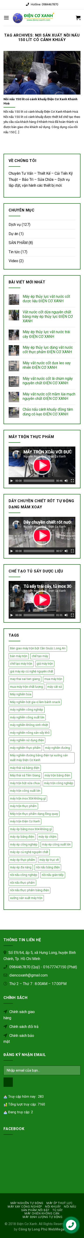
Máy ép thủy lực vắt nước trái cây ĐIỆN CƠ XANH (46, 334)
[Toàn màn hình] (72, 481)
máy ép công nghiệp (24, 844)
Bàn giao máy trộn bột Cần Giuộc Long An (38, 648)
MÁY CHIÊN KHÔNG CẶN (42, 1213)
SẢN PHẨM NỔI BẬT (35, 1210)
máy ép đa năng (21, 867)
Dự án (13, 234)
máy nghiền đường (57, 747)
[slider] (39, 481)
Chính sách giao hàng (19, 1015)
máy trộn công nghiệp (58, 783)
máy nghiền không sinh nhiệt (29, 725)
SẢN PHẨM (18, 242)
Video (13, 261)
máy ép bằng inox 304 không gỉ (31, 829)
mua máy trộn (53, 679)
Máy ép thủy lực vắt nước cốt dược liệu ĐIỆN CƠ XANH (46, 298)
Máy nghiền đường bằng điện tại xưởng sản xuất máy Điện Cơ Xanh (39, 758)
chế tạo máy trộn (21, 663)
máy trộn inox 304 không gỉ (28, 798)
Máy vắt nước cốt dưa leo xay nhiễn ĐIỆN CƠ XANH (47, 365)
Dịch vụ (15, 224)
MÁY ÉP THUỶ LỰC (59, 1203)
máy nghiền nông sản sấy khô (30, 732)
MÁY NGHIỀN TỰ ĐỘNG (26, 1203)
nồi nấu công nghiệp (23, 875)
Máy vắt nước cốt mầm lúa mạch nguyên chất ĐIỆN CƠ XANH (49, 396)
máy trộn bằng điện (57, 775)
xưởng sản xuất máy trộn (26, 898)
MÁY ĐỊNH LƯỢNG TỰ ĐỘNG (42, 1217)
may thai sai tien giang (25, 679)
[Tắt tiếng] (66, 481)
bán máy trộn (18, 656)
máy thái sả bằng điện (24, 768)
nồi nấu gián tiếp (53, 875)
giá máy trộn (45, 663)
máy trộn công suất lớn (25, 790)
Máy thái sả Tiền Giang (25, 775)
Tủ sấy (57, 1210)
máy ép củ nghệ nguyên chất (29, 852)
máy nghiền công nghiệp (26, 709)
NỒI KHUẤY (53, 1206)
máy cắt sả (54, 686)
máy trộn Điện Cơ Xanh (25, 821)
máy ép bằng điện (22, 836)
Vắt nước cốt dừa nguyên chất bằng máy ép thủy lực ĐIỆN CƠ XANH (48, 316)
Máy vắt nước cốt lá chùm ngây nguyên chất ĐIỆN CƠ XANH (48, 380)
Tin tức (14, 252)
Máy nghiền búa (20, 694)
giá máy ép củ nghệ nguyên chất (31, 671)
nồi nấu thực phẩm (22, 882)
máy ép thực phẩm (22, 859)
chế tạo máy (40, 656)
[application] (42, 465)
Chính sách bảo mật (19, 1038)
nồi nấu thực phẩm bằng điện (29, 890)
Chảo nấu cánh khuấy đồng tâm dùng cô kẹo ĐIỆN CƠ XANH (48, 411)
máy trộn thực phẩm (23, 806)
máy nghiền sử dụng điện (27, 740)
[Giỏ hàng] (78, 17)
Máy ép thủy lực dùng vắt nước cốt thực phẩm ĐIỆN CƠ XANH (48, 349)
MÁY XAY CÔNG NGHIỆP (25, 1206)
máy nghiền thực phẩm (25, 747)
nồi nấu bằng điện (48, 867)
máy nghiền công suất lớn (27, 717)
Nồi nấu (70, 1206)
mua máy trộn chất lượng (26, 686)
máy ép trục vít (49, 859)
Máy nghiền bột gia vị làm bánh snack (35, 702)
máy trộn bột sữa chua (25, 783)
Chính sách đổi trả (23, 1026)
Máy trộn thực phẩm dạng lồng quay (34, 814)
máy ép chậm (47, 836)
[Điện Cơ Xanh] (34, 17)
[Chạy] (12, 481)
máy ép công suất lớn (56, 844)
